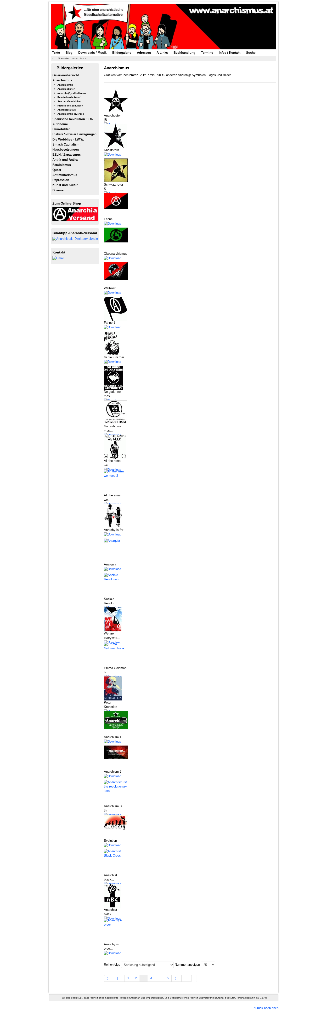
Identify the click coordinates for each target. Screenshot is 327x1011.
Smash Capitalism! (66, 144)
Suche (250, 52)
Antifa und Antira (65, 159)
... (159, 978)
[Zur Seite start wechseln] (109, 978)
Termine (207, 52)
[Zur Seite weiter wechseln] (177, 978)
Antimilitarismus (64, 175)
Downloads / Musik (92, 52)
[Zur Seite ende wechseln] (187, 978)
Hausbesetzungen (65, 149)
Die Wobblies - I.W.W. (68, 139)
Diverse (57, 190)
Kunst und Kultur (65, 185)
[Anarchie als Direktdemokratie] (75, 238)
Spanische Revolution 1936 (72, 119)
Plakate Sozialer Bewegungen (74, 134)
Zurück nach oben (266, 1008)
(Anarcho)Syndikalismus (71, 93)
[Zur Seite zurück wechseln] (119, 978)
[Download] (112, 154)
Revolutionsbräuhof (68, 97)
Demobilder (61, 129)
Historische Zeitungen (70, 105)
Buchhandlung (184, 52)
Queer (56, 170)
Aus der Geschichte (69, 101)
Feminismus (61, 165)
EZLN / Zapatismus (66, 154)
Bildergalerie (121, 52)
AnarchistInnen (66, 89)
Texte (56, 52)
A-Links (162, 52)
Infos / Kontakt (229, 52)
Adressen (144, 52)
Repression (60, 180)
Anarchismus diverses (70, 113)
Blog (69, 52)
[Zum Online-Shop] (75, 214)
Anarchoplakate (66, 109)
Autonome (60, 124)
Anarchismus (62, 80)
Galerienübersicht (65, 75)
